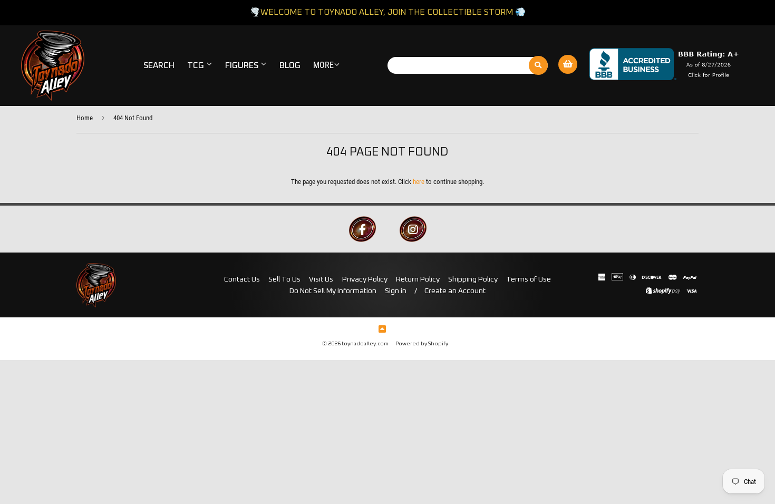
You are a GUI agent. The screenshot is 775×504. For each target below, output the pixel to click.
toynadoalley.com (365, 343)
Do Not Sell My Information (332, 291)
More (323, 65)
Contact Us (242, 279)
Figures (242, 65)
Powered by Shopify (421, 343)
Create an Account (455, 291)
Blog (290, 65)
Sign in (395, 291)
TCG (196, 65)
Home (84, 118)
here (418, 182)
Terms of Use (528, 279)
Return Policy (418, 279)
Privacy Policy (365, 279)
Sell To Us (284, 279)
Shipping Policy (473, 279)
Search (159, 65)
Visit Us (321, 279)
